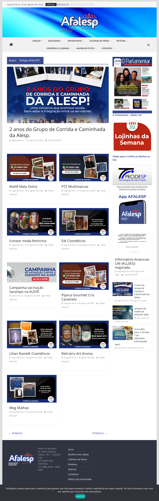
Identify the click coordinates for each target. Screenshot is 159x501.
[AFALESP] (11, 45)
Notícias (120, 41)
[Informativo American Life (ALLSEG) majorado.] (132, 233)
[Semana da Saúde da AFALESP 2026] (123, 307)
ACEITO (80, 496)
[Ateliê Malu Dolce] (32, 155)
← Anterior (16, 433)
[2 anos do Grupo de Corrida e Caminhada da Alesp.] (58, 68)
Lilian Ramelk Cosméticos (29, 353)
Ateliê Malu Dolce (23, 186)
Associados (54, 41)
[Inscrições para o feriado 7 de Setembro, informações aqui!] (123, 327)
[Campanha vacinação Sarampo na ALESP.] (32, 264)
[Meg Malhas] (32, 377)
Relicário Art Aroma (77, 353)
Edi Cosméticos (73, 240)
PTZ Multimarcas (74, 186)
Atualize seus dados (78, 454)
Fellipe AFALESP (55, 140)
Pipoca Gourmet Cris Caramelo (77, 297)
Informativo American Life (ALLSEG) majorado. (132, 263)
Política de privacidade (80, 479)
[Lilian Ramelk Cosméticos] (32, 322)
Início (71, 449)
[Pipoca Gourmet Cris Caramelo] (84, 264)
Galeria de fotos (85, 48)
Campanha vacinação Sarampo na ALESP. (26, 289)
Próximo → (100, 433)
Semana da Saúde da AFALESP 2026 (141, 311)
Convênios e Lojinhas (57, 48)
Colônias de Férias (77, 459)
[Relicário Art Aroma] (84, 322)
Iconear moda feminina (27, 240)
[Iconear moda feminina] (32, 210)
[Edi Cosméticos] (84, 210)
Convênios (73, 474)
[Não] (155, 492)
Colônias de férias (99, 41)
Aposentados (75, 41)
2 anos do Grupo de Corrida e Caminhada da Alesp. (57, 132)
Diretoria (72, 464)
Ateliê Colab (63, 4)
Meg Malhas (19, 407)
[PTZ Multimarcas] (84, 155)
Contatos (107, 48)
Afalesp (37, 41)
